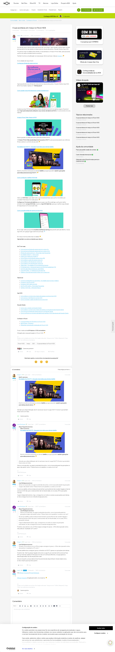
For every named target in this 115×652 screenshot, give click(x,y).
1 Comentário (79, 156)
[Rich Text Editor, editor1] (41, 616)
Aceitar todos (101, 628)
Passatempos (52, 10)
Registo (60, 10)
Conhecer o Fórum (31, 20)
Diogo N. (19, 374)
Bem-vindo (22, 20)
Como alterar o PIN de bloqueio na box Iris (32, 263)
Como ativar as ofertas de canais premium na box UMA (35, 251)
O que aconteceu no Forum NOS (46, 343)
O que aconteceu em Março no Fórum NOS (87, 122)
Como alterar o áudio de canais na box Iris (32, 260)
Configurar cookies (100, 633)
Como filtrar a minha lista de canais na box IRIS (33, 258)
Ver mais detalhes (27, 648)
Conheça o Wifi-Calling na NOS (29, 284)
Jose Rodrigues (21, 424)
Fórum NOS (21, 343)
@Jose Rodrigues (34, 573)
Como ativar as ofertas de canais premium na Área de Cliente (37, 311)
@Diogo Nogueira (24, 573)
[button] (86, 10)
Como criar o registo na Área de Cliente (31, 308)
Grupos (34, 10)
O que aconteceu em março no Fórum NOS (87, 117)
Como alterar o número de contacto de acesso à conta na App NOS (38, 296)
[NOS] (7, 3)
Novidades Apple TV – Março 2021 (30, 254)
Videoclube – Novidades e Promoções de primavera (34, 265)
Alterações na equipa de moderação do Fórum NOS (34, 325)
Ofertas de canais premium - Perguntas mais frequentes (35, 253)
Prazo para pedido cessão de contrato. (86, 149)
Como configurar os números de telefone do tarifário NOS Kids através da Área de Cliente (44, 313)
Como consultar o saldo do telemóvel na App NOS (34, 299)
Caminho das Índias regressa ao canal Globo (32, 268)
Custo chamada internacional (83, 154)
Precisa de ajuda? (112, 326)
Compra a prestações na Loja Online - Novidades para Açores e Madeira (40, 280)
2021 (33, 343)
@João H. (60, 56)
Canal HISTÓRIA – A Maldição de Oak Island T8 (33, 270)
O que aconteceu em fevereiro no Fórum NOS (33, 321)
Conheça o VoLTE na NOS (27, 282)
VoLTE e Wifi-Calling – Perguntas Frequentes (32, 286)
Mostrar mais (89, 106)
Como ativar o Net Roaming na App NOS (31, 297)
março (28, 343)
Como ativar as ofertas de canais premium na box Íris (35, 249)
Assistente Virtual (42, 10)
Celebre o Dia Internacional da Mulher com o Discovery (35, 272)
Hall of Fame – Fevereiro (27, 323)
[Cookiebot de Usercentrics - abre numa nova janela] (11, 648)
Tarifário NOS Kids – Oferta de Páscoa (31, 287)
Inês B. (19, 35)
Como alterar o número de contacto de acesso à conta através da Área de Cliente (42, 309)
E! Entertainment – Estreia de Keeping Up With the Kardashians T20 (38, 267)
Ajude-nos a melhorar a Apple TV (29, 256)
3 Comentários (80, 152)
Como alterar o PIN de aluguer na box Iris (31, 261)
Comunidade (13, 20)
